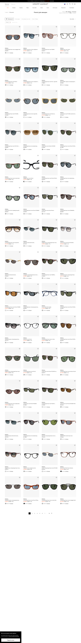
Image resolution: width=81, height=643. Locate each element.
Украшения (63, 7)
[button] (10, 637)
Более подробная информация (14, 636)
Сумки (41, 7)
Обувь (27, 7)
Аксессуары (55, 7)
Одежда (20, 7)
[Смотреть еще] (51, 513)
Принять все (10, 640)
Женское (7, 4)
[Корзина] (75, 4)
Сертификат (71, 7)
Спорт (48, 7)
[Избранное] (72, 4)
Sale (8, 7)
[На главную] (40, 4)
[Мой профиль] (67, 4)
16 (49, 513)
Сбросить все (14, 22)
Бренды (13, 7)
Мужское (13, 4)
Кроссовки (34, 7)
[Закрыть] (10, 22)
